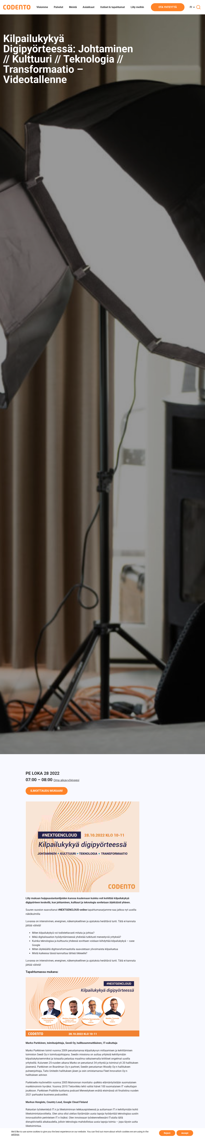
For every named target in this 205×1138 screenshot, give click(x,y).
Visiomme (42, 7)
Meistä (73, 7)
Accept (184, 1133)
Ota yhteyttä (168, 7)
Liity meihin (137, 7)
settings (15, 1134)
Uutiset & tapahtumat (112, 7)
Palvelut (58, 7)
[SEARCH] (198, 7)
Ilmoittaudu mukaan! (46, 790)
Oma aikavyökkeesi (66, 780)
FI (191, 7)
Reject (167, 1133)
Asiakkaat (88, 7)
